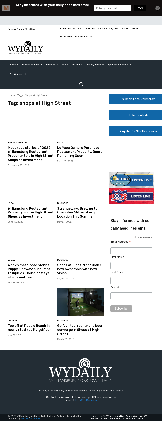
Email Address (120, 242)
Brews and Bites (18, 143)
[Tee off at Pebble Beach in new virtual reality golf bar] (31, 302)
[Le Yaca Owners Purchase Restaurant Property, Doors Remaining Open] (80, 124)
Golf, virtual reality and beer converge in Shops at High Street (80, 330)
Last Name (117, 272)
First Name (117, 256)
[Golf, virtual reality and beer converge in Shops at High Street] (80, 302)
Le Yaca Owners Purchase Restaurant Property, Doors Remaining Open (79, 152)
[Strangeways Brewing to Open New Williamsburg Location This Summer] (80, 185)
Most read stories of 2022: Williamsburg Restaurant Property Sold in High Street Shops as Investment (31, 154)
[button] (81, 84)
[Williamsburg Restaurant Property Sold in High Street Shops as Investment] (31, 185)
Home (11, 95)
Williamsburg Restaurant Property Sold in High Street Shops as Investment (31, 212)
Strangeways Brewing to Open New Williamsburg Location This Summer (77, 212)
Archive (12, 321)
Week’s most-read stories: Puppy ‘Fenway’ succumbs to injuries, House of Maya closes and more (29, 271)
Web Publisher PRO (31, 418)
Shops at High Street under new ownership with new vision (79, 269)
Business (62, 203)
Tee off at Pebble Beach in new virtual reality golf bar (29, 328)
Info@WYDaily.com (86, 400)
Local (60, 143)
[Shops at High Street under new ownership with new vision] (80, 241)
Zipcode (115, 287)
